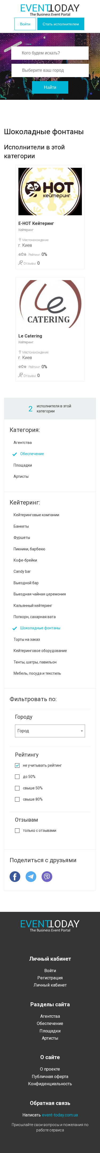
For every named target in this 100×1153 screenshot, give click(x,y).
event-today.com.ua (60, 1115)
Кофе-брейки (25, 560)
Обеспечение (32, 454)
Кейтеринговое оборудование (40, 651)
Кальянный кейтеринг (33, 605)
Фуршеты (22, 537)
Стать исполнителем (61, 24)
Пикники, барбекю (29, 549)
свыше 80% (33, 799)
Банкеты (21, 526)
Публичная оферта (50, 1076)
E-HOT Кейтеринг (36, 223)
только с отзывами (39, 830)
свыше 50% (33, 788)
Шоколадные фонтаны (40, 628)
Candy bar (22, 571)
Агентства (23, 442)
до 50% (29, 776)
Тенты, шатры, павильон (35, 662)
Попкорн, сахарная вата (35, 617)
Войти (25, 24)
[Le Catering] (50, 304)
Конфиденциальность (50, 1083)
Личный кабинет (50, 985)
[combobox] (50, 731)
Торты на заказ (27, 639)
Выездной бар (26, 583)
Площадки (23, 465)
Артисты (21, 476)
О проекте (50, 1069)
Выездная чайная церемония (40, 594)
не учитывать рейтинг (42, 765)
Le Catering (30, 336)
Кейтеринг (25, 230)
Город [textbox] (23, 730)
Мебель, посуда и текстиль (37, 673)
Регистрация (50, 977)
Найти (50, 87)
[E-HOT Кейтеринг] (50, 192)
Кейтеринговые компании (36, 515)
